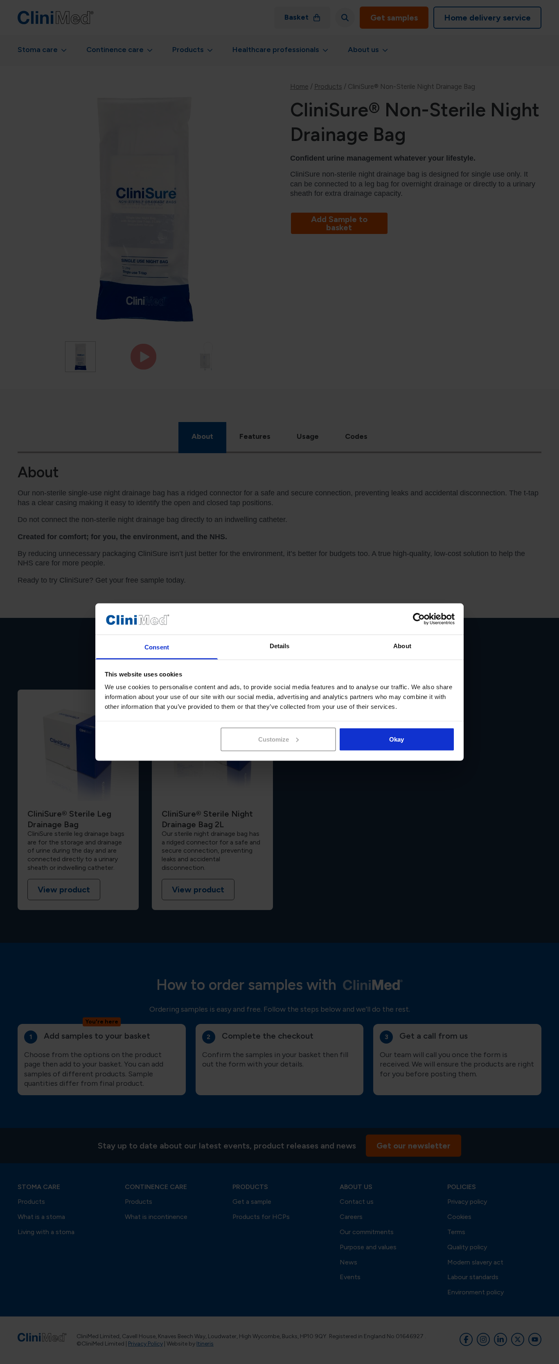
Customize (273, 738)
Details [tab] (280, 645)
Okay (396, 738)
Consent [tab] (156, 647)
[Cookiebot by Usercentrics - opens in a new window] (419, 619)
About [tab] (402, 645)
